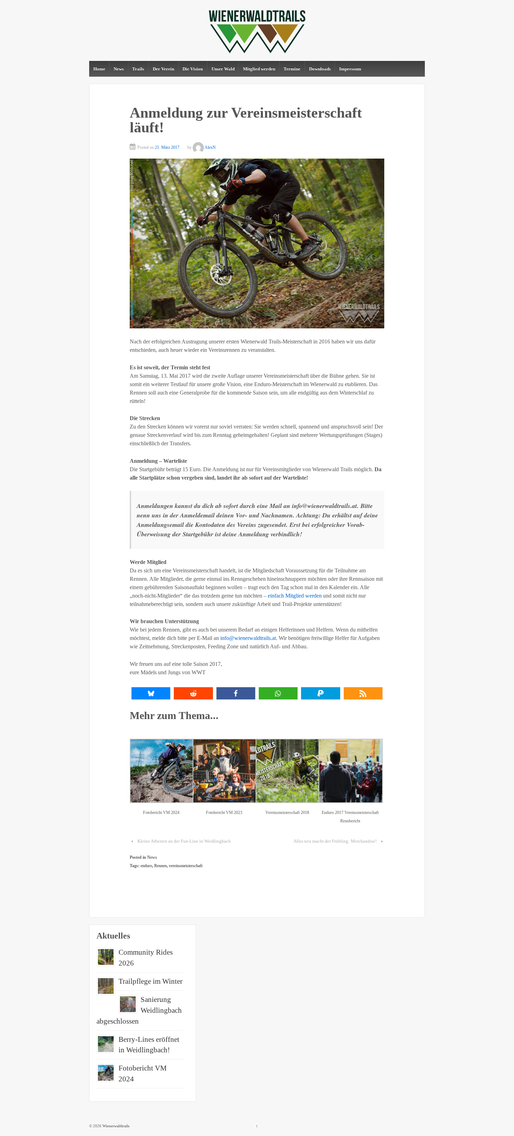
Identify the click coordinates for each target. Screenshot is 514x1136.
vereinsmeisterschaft (185, 865)
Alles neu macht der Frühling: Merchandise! (335, 841)
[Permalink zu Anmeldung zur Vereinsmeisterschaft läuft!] (257, 243)
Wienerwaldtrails (115, 1126)
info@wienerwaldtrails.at (248, 638)
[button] (150, 693)
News (119, 68)
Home (99, 68)
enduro (146, 865)
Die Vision (193, 68)
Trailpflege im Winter (151, 981)
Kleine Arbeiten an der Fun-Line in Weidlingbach (184, 841)
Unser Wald (223, 68)
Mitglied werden (259, 68)
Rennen (160, 865)
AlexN (210, 147)
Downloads (320, 68)
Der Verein (163, 68)
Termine (292, 68)
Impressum (350, 68)
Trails (138, 68)
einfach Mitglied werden (295, 596)
